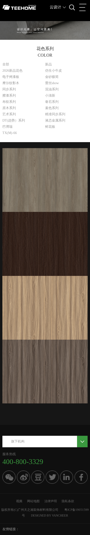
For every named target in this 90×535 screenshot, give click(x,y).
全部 (5, 64)
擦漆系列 (9, 95)
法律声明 (50, 501)
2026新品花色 (12, 70)
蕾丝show (52, 83)
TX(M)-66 (9, 133)
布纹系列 (9, 102)
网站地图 (33, 501)
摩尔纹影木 (10, 83)
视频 (19, 501)
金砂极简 (52, 77)
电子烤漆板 (10, 77)
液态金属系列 (55, 120)
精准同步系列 (55, 114)
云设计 (55, 7)
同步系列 (9, 89)
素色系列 (52, 108)
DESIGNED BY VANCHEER (49, 515)
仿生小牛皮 (53, 70)
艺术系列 (9, 114)
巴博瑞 (7, 126)
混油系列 (52, 89)
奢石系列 (52, 102)
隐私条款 (68, 501)
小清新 (50, 95)
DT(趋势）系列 (13, 120)
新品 (48, 64)
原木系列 (9, 108)
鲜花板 (50, 126)
